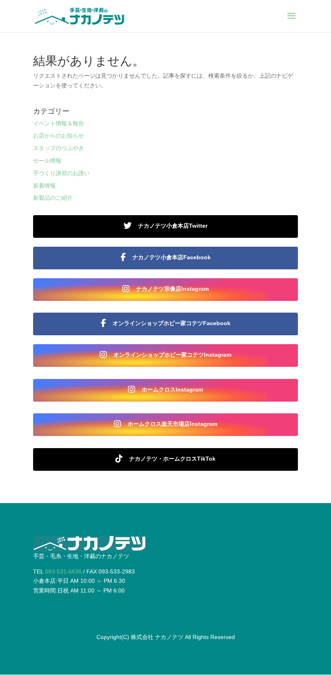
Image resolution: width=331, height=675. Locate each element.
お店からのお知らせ (58, 135)
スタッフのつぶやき (58, 148)
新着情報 (44, 185)
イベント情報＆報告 (58, 123)
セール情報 (47, 160)
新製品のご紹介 (53, 198)
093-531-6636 (63, 571)
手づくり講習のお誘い (61, 173)
